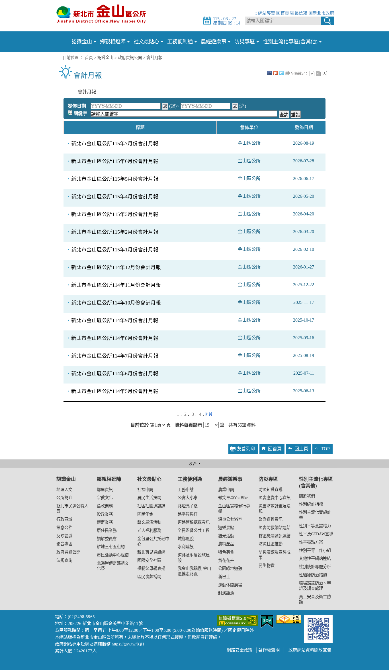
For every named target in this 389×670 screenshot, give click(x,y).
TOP (325, 448)
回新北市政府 (321, 13)
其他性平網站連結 (315, 558)
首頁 (89, 57)
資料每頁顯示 (188, 425)
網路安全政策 (239, 649)
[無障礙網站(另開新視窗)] (237, 619)
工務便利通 (190, 479)
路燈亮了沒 (188, 506)
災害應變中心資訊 (274, 497)
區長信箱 (298, 13)
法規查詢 (64, 560)
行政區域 (64, 519)
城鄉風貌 (186, 538)
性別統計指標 (311, 504)
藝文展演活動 (149, 522)
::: (255, 13)
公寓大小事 (188, 497)
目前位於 (139, 425)
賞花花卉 (226, 560)
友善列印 (287, 73)
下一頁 (206, 414)
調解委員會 (107, 538)
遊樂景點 (226, 527)
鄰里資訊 (105, 489)
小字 (312, 73)
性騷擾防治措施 (313, 575)
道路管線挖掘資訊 (194, 522)
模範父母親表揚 (151, 568)
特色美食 (226, 552)
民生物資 (267, 565)
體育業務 (105, 522)
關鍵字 (80, 113)
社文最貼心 (149, 479)
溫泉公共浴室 (230, 519)
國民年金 (145, 514)
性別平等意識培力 (315, 526)
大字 (324, 73)
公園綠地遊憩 (230, 568)
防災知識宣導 (270, 489)
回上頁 (301, 448)
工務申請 (186, 489)
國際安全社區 (149, 560)
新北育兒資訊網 (151, 552)
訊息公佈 (64, 527)
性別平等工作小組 (315, 550)
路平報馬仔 (188, 514)
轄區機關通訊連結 (274, 536)
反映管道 (64, 536)
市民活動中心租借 (113, 555)
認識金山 (105, 57)
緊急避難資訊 (270, 519)
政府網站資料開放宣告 (309, 649)
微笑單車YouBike (233, 497)
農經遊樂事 (230, 479)
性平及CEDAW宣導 (316, 534)
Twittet (281, 73)
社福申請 (145, 489)
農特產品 (226, 544)
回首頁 (282, 13)
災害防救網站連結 (274, 527)
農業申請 (226, 489)
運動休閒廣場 (230, 585)
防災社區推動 (270, 544)
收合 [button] (194, 463)
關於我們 (307, 496)
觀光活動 (226, 536)
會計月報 (154, 57)
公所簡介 (64, 497)
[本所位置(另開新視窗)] (288, 618)
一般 (318, 73)
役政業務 (105, 514)
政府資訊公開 (130, 57)
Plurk (275, 73)
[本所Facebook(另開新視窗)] (318, 628)
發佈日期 (77, 106)
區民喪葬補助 (149, 576)
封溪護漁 (226, 593)
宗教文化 (105, 497)
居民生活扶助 (149, 497)
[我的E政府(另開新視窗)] (267, 620)
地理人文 (64, 489)
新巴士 (224, 576)
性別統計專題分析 (315, 566)
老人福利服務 (149, 530)
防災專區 (268, 479)
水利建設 (186, 546)
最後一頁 (210, 414)
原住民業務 (107, 530)
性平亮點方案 (311, 542)
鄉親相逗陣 (109, 479)
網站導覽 (266, 13)
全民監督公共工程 (194, 530)
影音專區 (64, 544)
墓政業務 (105, 506)
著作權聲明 (269, 649)
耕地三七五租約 (111, 546)
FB (269, 73)
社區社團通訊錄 (151, 506)
